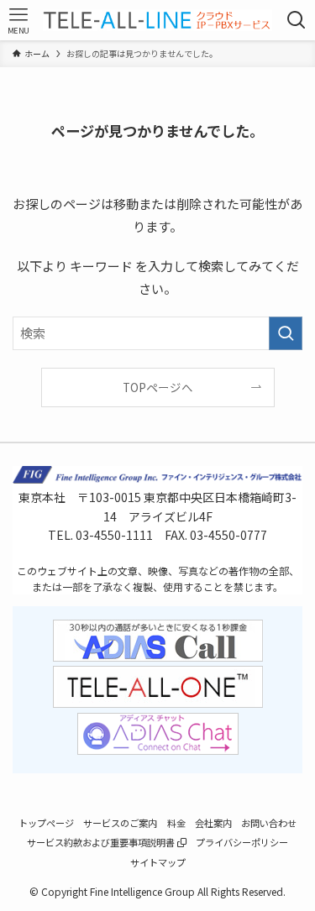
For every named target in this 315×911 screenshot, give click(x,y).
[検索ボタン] (297, 20)
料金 (176, 823)
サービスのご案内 (120, 823)
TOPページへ (158, 387)
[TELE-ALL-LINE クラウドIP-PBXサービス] (157, 20)
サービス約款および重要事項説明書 (102, 842)
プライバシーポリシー (242, 842)
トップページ (46, 823)
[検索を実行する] (285, 333)
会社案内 (213, 823)
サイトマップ (158, 862)
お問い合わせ (269, 823)
